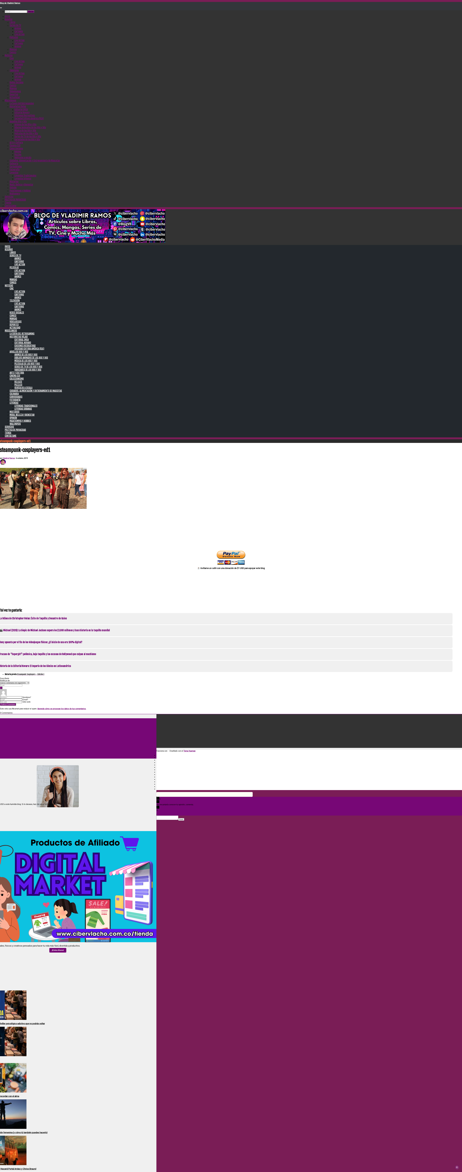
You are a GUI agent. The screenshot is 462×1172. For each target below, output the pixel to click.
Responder (162, 814)
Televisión (14, 70)
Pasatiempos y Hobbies (20, 190)
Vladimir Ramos (9, 458)
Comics (13, 52)
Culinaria (14, 163)
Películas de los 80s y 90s (26, 133)
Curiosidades (16, 166)
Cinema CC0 (15, 145)
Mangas (13, 49)
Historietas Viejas (18, 106)
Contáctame (10, 205)
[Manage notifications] (457, 1167)
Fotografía (14, 169)
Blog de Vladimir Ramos (10, 3)
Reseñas (8, 19)
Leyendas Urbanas (22, 178)
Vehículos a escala (22, 157)
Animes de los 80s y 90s (25, 124)
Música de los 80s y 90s (25, 130)
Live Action (19, 34)
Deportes (14, 94)
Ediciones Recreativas (24, 115)
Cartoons (18, 31)
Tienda (8, 202)
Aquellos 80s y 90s (18, 121)
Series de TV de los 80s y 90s (27, 136)
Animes (17, 28)
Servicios (9, 196)
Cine (12, 58)
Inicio (7, 16)
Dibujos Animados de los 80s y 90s (30, 127)
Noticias (9, 55)
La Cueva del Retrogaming (22, 103)
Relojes (17, 151)
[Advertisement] (231, 528)
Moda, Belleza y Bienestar (21, 184)
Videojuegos (15, 91)
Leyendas (14, 172)
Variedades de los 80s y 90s (27, 139)
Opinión (13, 187)
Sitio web (26, 702)
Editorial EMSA (21, 109)
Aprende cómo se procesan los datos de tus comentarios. (61, 709)
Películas (14, 37)
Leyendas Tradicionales (25, 175)
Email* (25, 700)
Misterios (14, 181)
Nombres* (26, 697)
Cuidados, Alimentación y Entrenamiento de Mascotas (35, 160)
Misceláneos (10, 100)
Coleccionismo (16, 148)
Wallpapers (15, 193)
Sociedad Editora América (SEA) (29, 118)
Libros (12, 22)
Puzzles (17, 154)
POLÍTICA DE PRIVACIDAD (15, 199)
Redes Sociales (16, 82)
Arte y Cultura (16, 142)
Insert (181, 819)
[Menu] (1, 7)
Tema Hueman (190, 751)
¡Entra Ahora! (58, 950)
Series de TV (15, 25)
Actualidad (15, 97)
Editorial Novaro (21, 112)
